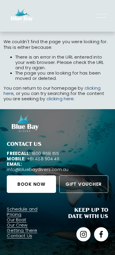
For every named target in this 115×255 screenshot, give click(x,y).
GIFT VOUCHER (83, 184)
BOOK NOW (31, 184)
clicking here (60, 99)
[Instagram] (83, 234)
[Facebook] (101, 234)
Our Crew (17, 225)
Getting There (22, 230)
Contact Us (19, 235)
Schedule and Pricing (22, 211)
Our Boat (16, 219)
